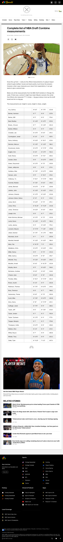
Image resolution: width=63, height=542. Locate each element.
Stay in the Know (6, 464)
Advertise (4, 528)
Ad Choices (39, 528)
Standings (41, 20)
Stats (47, 20)
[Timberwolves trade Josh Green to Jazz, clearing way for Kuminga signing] (7, 420)
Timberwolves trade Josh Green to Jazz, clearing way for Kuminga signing (35, 419)
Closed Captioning (15, 528)
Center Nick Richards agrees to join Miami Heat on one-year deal (32, 433)
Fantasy (30, 20)
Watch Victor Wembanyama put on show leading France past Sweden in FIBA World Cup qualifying (35, 405)
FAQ (21, 528)
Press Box (34, 528)
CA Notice (16, 530)
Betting (35, 20)
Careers (8, 528)
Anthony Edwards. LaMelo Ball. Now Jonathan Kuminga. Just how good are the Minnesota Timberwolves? (35, 427)
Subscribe (5, 472)
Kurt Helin (10, 35)
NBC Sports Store (27, 528)
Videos (53, 20)
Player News (17, 20)
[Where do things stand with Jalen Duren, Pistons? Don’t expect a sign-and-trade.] (7, 413)
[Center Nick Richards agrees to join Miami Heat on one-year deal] (7, 435)
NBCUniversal (11, 532)
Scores (10, 20)
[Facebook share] (8, 39)
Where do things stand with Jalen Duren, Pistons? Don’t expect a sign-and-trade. (35, 412)
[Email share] (15, 39)
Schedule (4, 20)
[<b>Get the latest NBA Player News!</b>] (31, 373)
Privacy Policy (46, 528)
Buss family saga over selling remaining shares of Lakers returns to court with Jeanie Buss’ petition (36, 441)
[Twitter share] (12, 39)
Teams (23, 20)
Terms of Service (23, 530)
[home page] (7, 2)
